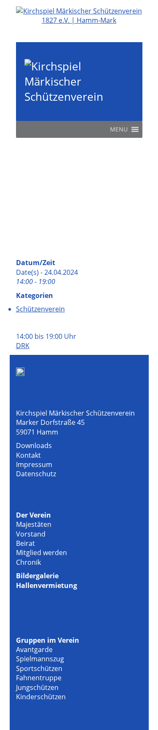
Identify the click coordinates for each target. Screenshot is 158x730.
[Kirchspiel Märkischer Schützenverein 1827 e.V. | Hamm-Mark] (79, 20)
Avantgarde (34, 649)
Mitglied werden (41, 552)
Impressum (34, 464)
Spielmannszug (40, 658)
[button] (119, 129)
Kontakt (28, 455)
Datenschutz (36, 473)
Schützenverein (40, 309)
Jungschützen (37, 687)
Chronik (28, 562)
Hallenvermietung (46, 585)
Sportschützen (39, 668)
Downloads (34, 445)
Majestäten (33, 524)
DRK (22, 345)
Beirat (25, 543)
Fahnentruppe (39, 677)
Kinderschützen (41, 696)
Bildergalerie (37, 575)
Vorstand (31, 534)
